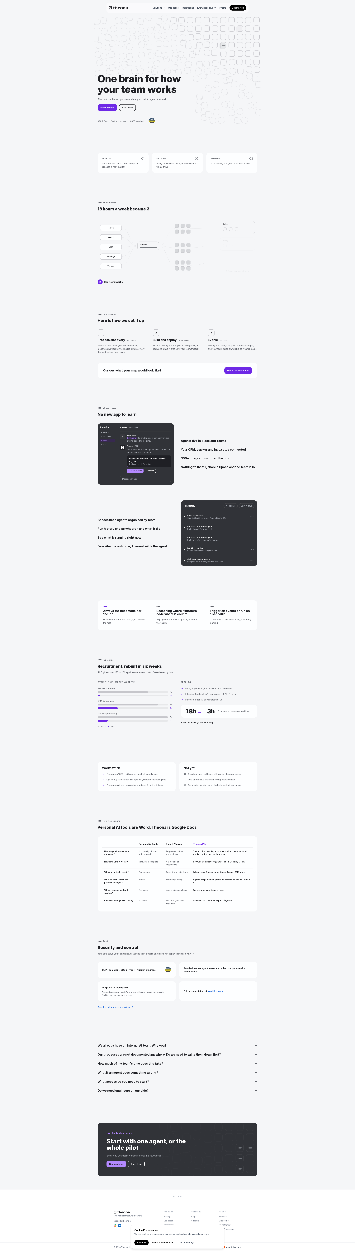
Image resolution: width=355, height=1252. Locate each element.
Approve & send (135, 471)
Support (195, 1221)
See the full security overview (114, 1007)
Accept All (141, 1242)
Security (223, 1216)
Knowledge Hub (205, 7)
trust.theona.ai (215, 991)
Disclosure (224, 1221)
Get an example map (238, 370)
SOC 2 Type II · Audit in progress (112, 121)
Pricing (222, 7)
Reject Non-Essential (162, 1242)
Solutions (157, 7)
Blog (193, 1216)
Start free (127, 107)
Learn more (203, 1234)
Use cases (173, 7)
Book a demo (107, 107)
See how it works (113, 282)
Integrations (188, 7)
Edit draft (150, 471)
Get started (238, 7)
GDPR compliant (137, 121)
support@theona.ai (122, 1221)
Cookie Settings (186, 1242)
